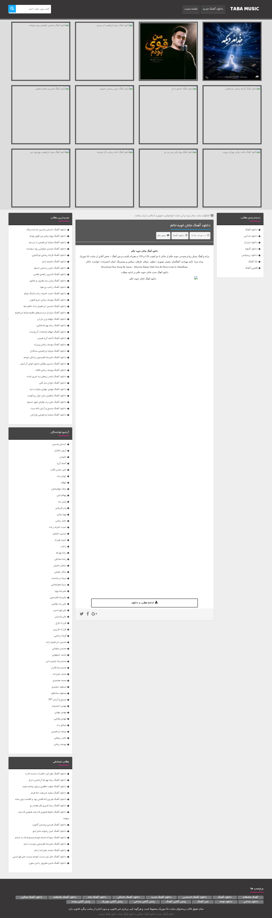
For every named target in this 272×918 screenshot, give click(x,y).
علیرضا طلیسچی (58, 597)
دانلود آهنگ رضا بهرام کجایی (51, 325)
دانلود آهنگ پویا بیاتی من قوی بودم (48, 236)
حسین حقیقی (59, 533)
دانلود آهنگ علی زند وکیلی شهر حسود (46, 402)
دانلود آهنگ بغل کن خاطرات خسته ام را (45, 773)
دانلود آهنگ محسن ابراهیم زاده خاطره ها (45, 306)
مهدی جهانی (60, 712)
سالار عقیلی (60, 572)
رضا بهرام (61, 552)
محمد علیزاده (59, 674)
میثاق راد (61, 725)
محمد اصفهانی (59, 655)
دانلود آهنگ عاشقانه (65, 897)
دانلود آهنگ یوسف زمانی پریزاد (50, 344)
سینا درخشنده (59, 578)
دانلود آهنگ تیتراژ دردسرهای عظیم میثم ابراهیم (40, 312)
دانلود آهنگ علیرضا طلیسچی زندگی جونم (45, 357)
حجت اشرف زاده (57, 527)
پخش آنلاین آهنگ (176, 901)
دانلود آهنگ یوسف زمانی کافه (51, 370)
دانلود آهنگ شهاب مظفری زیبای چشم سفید (44, 786)
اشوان (63, 457)
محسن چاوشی (59, 648)
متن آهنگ (202, 901)
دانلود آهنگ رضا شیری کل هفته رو (48, 805)
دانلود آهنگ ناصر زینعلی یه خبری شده (46, 376)
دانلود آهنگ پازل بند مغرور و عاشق (48, 280)
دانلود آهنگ (251, 229)
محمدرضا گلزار (58, 667)
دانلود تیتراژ (251, 242)
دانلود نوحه (226, 901)
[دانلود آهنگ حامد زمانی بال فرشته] (104, 178)
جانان (143, 251)
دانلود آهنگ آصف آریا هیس (51, 338)
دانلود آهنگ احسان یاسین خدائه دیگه (46, 229)
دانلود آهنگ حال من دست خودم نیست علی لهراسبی (39, 856)
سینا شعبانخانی (58, 584)
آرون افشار (60, 450)
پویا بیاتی (61, 514)
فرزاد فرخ (61, 623)
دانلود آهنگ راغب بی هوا (53, 287)
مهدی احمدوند (59, 706)
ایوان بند (61, 476)
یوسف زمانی (60, 744)
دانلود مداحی (251, 236)
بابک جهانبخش (58, 489)
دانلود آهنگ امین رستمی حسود (50, 268)
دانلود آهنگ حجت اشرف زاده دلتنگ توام (45, 293)
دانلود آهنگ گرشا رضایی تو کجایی (49, 255)
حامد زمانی (60, 521)
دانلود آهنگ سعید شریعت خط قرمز (48, 793)
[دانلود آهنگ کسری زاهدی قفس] (40, 114)
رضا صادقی (60, 559)
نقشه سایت (190, 9)
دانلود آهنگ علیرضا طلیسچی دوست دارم (45, 844)
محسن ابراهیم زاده (56, 642)
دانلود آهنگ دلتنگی (129, 897)
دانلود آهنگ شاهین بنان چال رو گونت (46, 395)
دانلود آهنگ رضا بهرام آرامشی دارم (47, 780)
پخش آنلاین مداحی (144, 901)
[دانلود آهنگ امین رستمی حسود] (104, 114)
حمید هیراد (60, 540)
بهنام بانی (61, 495)
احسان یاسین (59, 444)
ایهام (63, 482)
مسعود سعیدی (59, 687)
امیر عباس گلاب (58, 469)
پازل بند (62, 501)
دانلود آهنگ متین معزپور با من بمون (47, 863)
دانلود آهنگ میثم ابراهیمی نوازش (48, 415)
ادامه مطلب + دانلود (142, 602)
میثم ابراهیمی (58, 731)
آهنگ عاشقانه (250, 897)
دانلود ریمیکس (250, 255)
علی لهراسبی (60, 610)
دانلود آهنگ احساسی (195, 897)
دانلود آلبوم (251, 249)
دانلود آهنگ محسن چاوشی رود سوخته (46, 249)
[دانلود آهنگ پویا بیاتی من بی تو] (168, 178)
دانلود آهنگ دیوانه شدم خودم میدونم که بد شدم (40, 837)
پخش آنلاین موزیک (112, 901)
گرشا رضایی (60, 635)
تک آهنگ (253, 261)
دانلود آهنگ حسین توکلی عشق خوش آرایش (43, 363)
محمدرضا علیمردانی (56, 661)
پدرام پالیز (60, 508)
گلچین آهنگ (251, 268)
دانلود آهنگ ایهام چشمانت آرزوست (47, 332)
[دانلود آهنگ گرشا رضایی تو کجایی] (232, 114)
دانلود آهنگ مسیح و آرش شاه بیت (48, 408)
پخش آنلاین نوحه (81, 901)
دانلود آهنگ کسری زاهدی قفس (49, 274)
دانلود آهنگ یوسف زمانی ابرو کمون (48, 300)
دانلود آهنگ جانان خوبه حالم (190, 226)
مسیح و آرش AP (57, 699)
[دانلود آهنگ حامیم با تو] (168, 114)
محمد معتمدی (59, 680)
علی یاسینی (60, 616)
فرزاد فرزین (59, 629)
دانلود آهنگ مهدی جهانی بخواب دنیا (48, 389)
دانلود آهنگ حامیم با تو (54, 261)
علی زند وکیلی (59, 604)
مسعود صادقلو (58, 693)
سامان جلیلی (60, 565)
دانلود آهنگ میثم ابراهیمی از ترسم (47, 242)
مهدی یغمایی (60, 719)
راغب (63, 546)
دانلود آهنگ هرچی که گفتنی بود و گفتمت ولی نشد (40, 799)
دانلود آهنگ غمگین (31, 897)
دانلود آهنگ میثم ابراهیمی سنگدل (48, 351)
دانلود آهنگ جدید (213, 9)
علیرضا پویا (60, 591)
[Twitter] (82, 614)
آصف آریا (61, 463)
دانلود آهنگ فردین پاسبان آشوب (49, 824)
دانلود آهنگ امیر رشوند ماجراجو (49, 831)
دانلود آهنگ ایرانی (107, 913)
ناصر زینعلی (60, 738)
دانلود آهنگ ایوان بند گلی (52, 383)
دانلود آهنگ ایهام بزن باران (51, 319)
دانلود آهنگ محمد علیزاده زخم (50, 850)
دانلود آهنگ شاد (97, 897)
